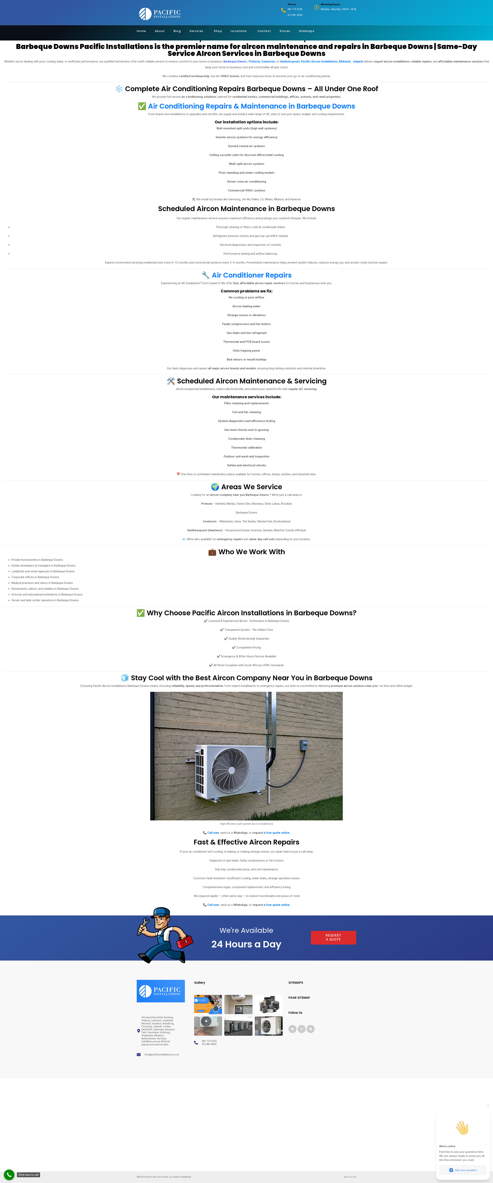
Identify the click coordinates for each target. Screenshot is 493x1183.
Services (196, 31)
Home (141, 31)
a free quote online (277, 832)
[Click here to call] (9, 1175)
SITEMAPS (295, 983)
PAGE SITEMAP (299, 998)
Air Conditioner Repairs (252, 275)
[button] (319, 938)
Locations (239, 31)
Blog (177, 31)
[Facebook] (311, 1029)
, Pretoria (253, 61)
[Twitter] (292, 1029)
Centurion (268, 61)
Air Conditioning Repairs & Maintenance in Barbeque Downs (251, 106)
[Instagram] (302, 1029)
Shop (218, 31)
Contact (264, 31)
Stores (285, 31)
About (160, 31)
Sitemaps (306, 31)
